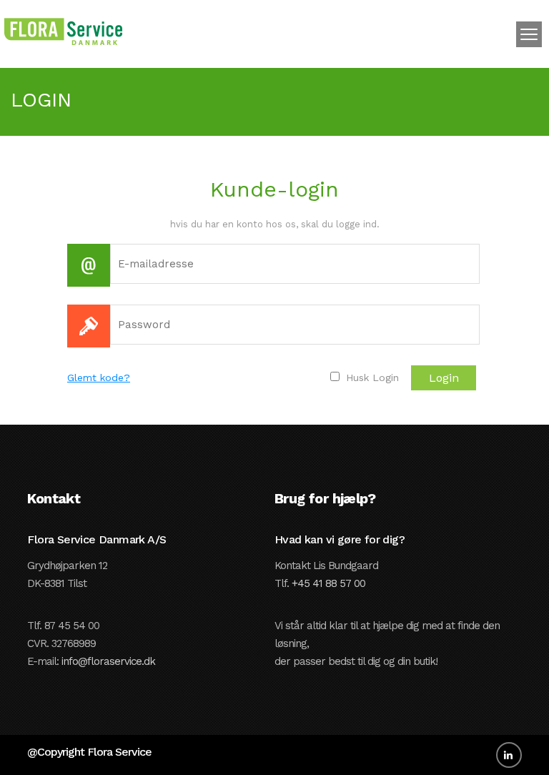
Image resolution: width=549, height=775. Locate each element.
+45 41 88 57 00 (328, 583)
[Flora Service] (63, 30)
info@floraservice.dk (108, 661)
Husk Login (370, 377)
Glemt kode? (98, 377)
